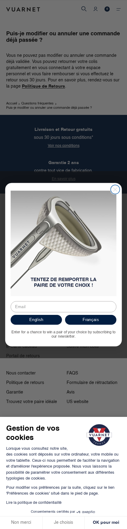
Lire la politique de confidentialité (34, 503)
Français (91, 319)
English (36, 319)
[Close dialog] (115, 189)
